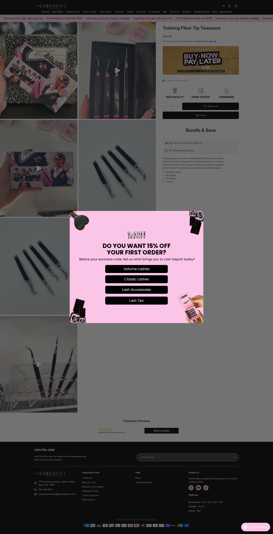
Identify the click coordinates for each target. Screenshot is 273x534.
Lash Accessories (136, 289)
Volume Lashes (136, 269)
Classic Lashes (136, 279)
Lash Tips (136, 300)
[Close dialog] (200, 214)
